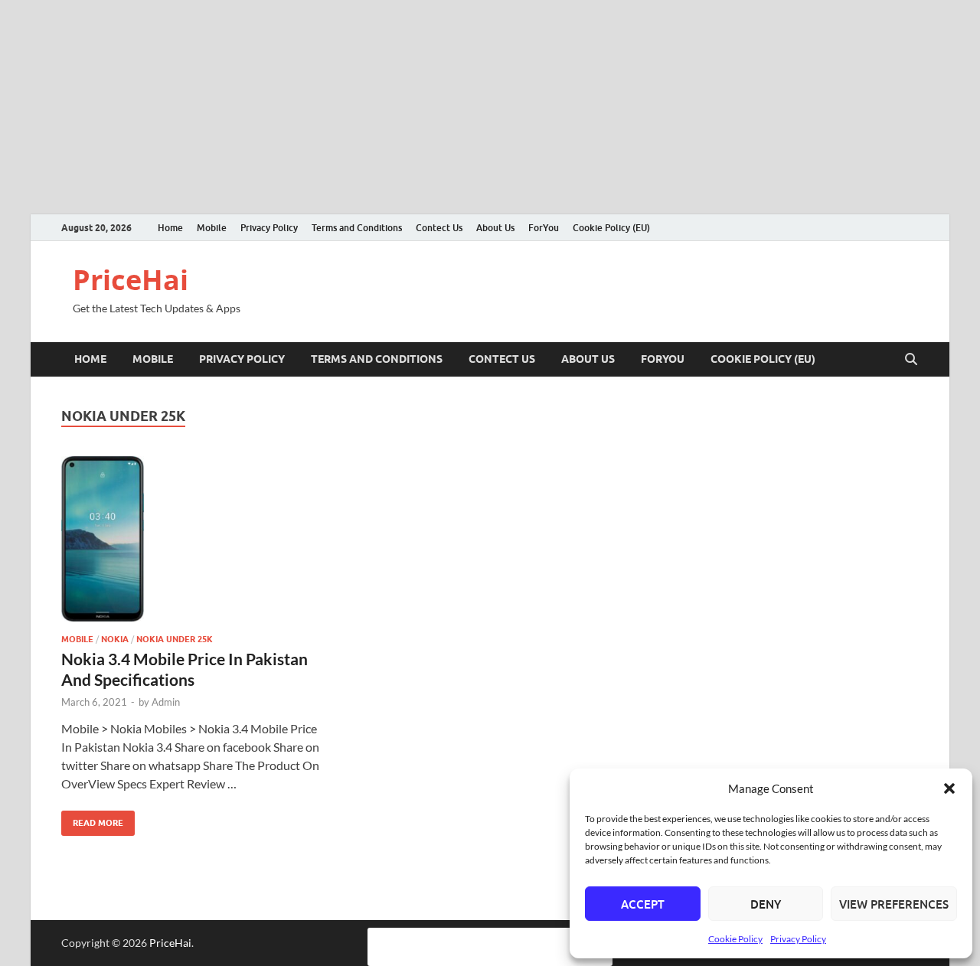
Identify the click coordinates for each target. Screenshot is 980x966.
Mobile (212, 227)
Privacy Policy (798, 939)
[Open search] (911, 359)
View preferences (894, 904)
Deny (765, 904)
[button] (949, 788)
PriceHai (130, 280)
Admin (166, 702)
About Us (495, 227)
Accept (643, 904)
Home (170, 227)
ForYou (543, 227)
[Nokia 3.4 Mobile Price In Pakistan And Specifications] (194, 539)
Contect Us (439, 227)
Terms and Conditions (357, 227)
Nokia (115, 639)
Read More (92, 819)
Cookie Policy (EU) (611, 227)
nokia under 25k (174, 639)
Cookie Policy (735, 939)
